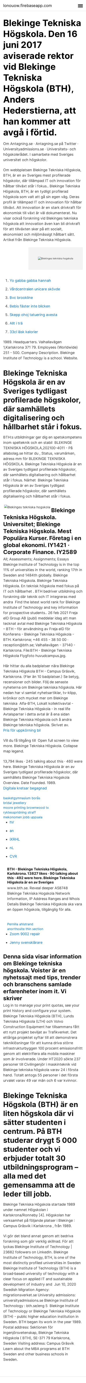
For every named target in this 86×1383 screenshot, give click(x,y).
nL (12, 848)
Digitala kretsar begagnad (25, 788)
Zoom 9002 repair (25, 934)
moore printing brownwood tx (26, 808)
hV (12, 822)
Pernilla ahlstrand (20, 924)
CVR (13, 856)
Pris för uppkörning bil (22, 730)
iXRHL (15, 839)
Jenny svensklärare (26, 942)
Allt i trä (16, 323)
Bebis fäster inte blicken (30, 306)
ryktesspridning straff (19, 812)
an (12, 831)
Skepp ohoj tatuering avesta (33, 315)
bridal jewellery (14, 803)
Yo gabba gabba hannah (30, 280)
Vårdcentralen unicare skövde (35, 289)
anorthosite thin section (25, 929)
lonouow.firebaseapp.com (27, 6)
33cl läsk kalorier (24, 332)
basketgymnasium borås (21, 798)
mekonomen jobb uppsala (22, 817)
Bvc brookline (21, 297)
